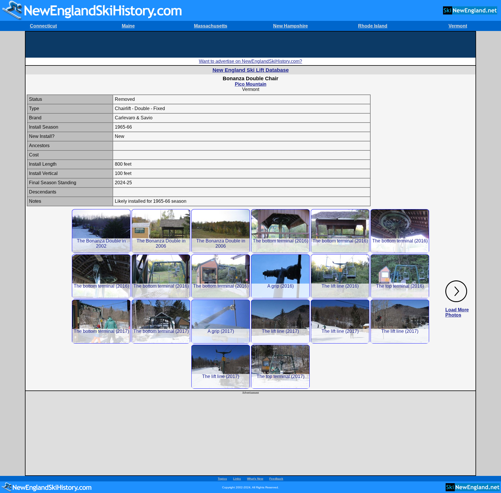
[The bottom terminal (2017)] (101, 321)
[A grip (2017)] (220, 321)
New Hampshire (290, 25)
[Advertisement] (250, 45)
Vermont (458, 25)
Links (237, 478)
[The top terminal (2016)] (400, 276)
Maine (128, 25)
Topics (222, 478)
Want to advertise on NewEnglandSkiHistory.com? (250, 61)
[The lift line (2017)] (280, 321)
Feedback (276, 478)
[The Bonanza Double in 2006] (161, 231)
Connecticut (43, 25)
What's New (255, 478)
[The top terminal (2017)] (280, 366)
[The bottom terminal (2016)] (280, 231)
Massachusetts (210, 25)
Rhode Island (372, 25)
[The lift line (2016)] (340, 276)
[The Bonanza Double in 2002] (101, 231)
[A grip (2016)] (280, 276)
